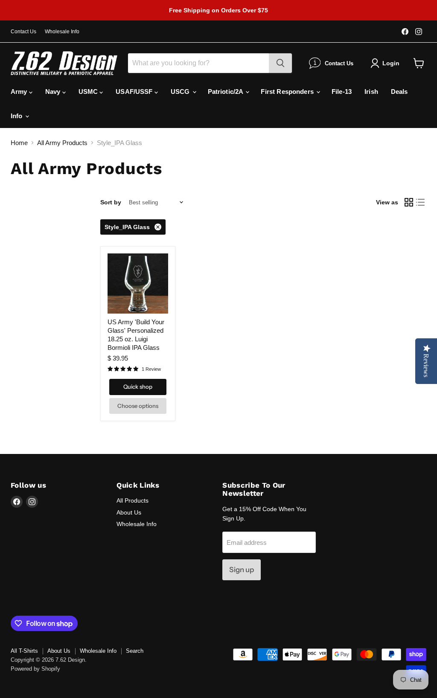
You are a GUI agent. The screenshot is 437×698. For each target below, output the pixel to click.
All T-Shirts (24, 651)
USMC (89, 91)
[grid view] (409, 203)
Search (134, 651)
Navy (53, 91)
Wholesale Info (62, 32)
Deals (399, 91)
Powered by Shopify (35, 669)
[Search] (280, 63)
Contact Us (23, 32)
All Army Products (62, 142)
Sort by (110, 202)
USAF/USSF (135, 91)
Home (19, 142)
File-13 (342, 91)
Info (17, 115)
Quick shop (137, 386)
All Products (133, 500)
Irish (371, 91)
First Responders (288, 91)
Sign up (241, 569)
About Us (129, 512)
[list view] (421, 203)
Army (20, 91)
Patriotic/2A (226, 91)
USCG (181, 91)
